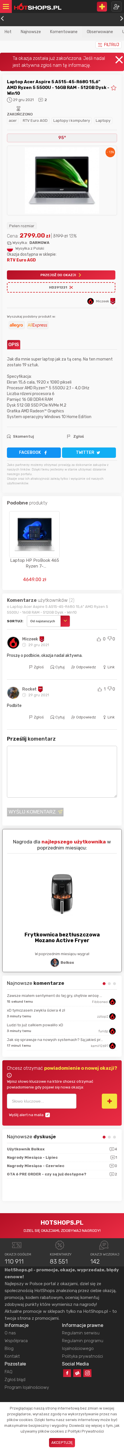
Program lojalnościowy (27, 1387)
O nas (10, 1333)
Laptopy (103, 120)
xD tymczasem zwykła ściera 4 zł (36, 1010)
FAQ (8, 1371)
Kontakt (12, 1356)
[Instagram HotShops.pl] (87, 1373)
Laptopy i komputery (71, 120)
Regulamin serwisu (80, 1333)
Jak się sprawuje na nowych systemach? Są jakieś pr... (55, 1039)
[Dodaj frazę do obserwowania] (109, 1101)
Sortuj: (15, 621)
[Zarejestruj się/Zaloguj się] (116, 6)
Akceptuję (62, 1442)
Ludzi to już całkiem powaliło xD (35, 1025)
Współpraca (16, 1340)
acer (13, 120)
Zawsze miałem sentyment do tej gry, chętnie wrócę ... (54, 995)
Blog (9, 1348)
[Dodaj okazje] (102, 7)
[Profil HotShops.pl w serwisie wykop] (77, 1373)
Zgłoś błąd (15, 1379)
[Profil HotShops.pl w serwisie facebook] (67, 1373)
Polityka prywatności (82, 1356)
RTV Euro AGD (35, 120)
